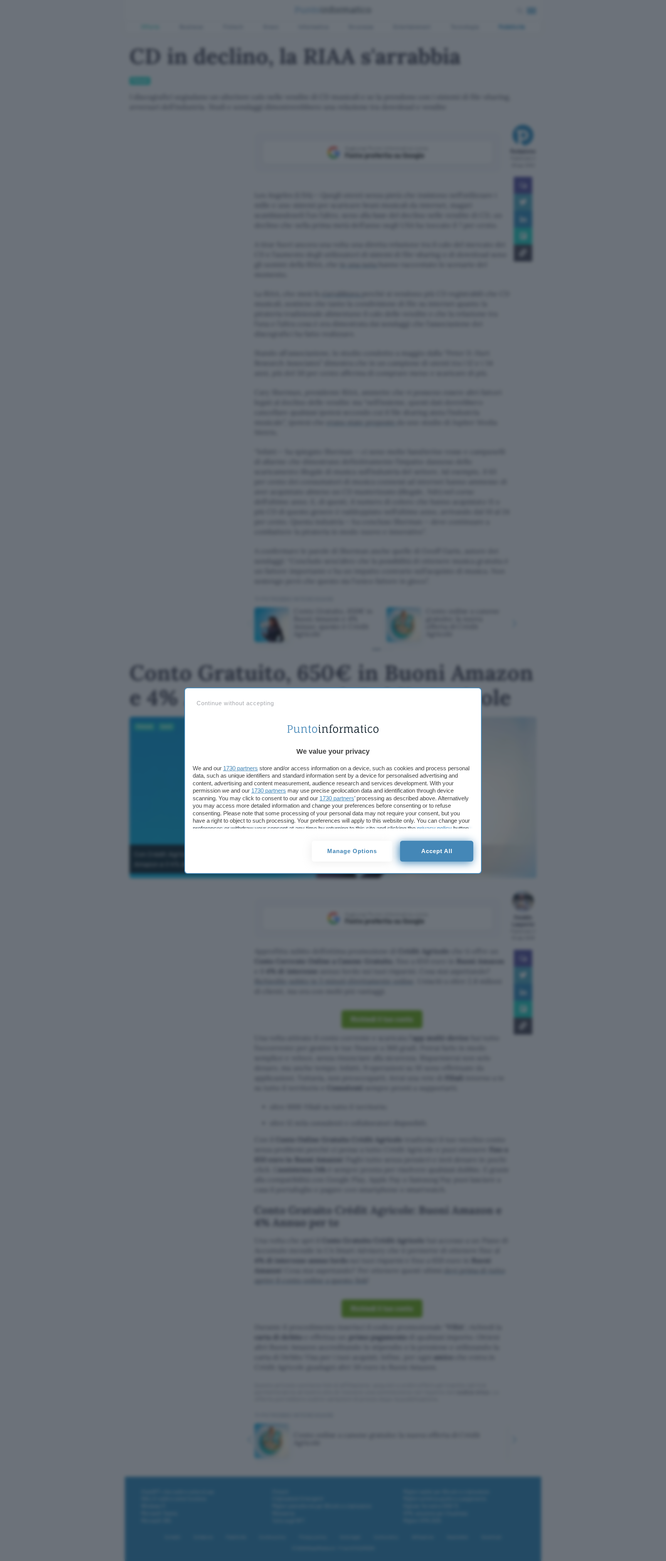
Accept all (436, 851)
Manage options (352, 851)
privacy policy (434, 828)
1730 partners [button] (240, 768)
